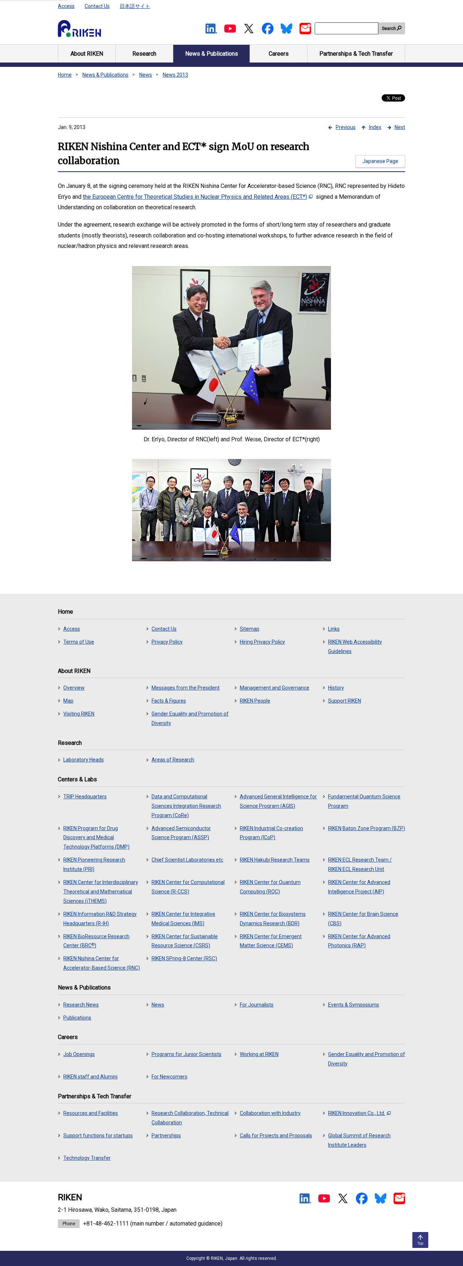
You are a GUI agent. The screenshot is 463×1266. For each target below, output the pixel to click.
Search (389, 28)
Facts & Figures (169, 701)
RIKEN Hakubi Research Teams (275, 860)
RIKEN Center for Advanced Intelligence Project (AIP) (359, 886)
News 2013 (175, 75)
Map (68, 701)
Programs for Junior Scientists (186, 1054)
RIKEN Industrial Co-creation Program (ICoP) (271, 833)
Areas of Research (173, 760)
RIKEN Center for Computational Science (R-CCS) (188, 886)
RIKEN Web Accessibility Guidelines (355, 646)
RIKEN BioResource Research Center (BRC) (96, 941)
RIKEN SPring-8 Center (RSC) (184, 958)
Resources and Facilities (90, 1113)
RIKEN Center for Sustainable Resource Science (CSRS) (185, 941)
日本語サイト (135, 6)
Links (334, 629)
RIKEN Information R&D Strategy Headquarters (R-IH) (100, 918)
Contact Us (97, 6)
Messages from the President (186, 688)
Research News (81, 1005)
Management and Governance (274, 688)
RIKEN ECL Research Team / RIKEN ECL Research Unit (360, 864)
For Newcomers (169, 1077)
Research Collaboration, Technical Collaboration (190, 1117)
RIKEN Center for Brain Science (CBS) (363, 918)
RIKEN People (255, 701)
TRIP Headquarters (85, 796)
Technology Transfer (87, 1158)
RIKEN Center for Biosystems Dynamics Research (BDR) (273, 918)
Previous (346, 127)
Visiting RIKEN (78, 714)
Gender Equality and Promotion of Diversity (190, 718)
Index (375, 127)
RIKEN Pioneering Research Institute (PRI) (94, 864)
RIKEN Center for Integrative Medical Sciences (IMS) (183, 918)
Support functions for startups (98, 1135)
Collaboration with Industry (270, 1113)
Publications (77, 1018)
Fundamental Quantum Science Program (364, 801)
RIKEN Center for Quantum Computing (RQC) (270, 886)
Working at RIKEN (259, 1054)
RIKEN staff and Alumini (90, 1077)
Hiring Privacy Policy (262, 642)
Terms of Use (78, 642)
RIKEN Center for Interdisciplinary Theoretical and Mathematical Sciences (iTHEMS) (100, 891)
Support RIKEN (344, 701)
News (145, 75)
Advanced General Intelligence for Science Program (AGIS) (278, 801)
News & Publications (105, 75)
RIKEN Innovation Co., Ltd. (356, 1113)
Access (66, 6)
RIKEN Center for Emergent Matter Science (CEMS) (271, 941)
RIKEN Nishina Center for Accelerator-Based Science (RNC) (101, 963)
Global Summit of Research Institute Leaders (359, 1140)
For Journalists (256, 1005)
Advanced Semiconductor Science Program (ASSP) (181, 833)
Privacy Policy (167, 642)
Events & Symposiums (353, 1005)
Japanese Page (380, 161)
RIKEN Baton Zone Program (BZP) (366, 828)
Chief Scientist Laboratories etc (187, 860)
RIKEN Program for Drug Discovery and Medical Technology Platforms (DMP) (96, 837)
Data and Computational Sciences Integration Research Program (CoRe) (186, 806)
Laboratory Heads (83, 760)
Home (65, 75)
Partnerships (166, 1135)
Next (400, 127)
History (336, 688)
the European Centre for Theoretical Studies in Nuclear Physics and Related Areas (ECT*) (195, 196)
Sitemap (249, 629)
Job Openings (79, 1054)
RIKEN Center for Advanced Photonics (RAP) (359, 941)
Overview (74, 688)
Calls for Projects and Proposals (276, 1135)
